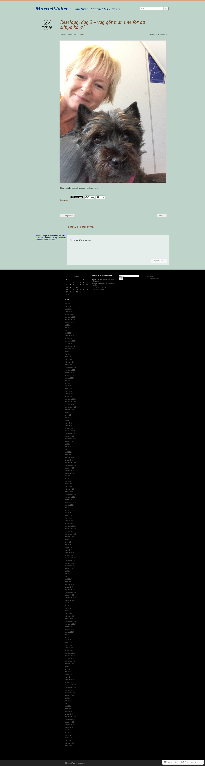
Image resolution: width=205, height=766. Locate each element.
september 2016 (70, 597)
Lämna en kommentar (158, 34)
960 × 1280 (79, 34)
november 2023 (70, 370)
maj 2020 (68, 481)
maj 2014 (68, 672)
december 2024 (70, 341)
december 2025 (70, 317)
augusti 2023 (69, 378)
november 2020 (70, 465)
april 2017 (68, 579)
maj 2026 (68, 306)
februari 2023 (69, 394)
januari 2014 (69, 682)
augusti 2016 (69, 600)
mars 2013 (68, 709)
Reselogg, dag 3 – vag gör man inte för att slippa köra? (102, 24)
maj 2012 (68, 735)
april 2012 (68, 738)
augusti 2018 (69, 537)
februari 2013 (69, 711)
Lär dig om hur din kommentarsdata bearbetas (51, 239)
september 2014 (70, 661)
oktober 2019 (69, 500)
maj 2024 (68, 354)
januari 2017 (69, 587)
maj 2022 (68, 417)
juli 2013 (67, 698)
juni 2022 (68, 415)
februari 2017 (69, 584)
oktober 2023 (69, 372)
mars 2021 (68, 455)
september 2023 (70, 375)
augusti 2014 (69, 664)
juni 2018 (68, 542)
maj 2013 (68, 703)
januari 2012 (69, 746)
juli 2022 (67, 412)
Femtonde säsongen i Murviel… (103, 280)
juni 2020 (68, 478)
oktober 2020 (69, 468)
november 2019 (70, 497)
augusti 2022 (69, 410)
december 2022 (70, 399)
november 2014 (70, 656)
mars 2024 (68, 359)
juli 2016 (67, 603)
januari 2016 (69, 619)
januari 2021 (69, 460)
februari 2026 (69, 312)
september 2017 (70, 566)
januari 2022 (69, 428)
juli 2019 (67, 507)
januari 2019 (69, 523)
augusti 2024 (69, 349)
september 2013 (70, 693)
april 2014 (68, 674)
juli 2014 (67, 666)
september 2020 (70, 470)
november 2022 (70, 402)
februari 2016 (69, 616)
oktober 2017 (69, 563)
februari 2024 (69, 362)
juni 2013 (68, 701)
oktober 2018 (69, 531)
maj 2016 (68, 608)
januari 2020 (69, 492)
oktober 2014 (69, 658)
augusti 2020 (69, 473)
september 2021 (70, 439)
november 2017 (70, 560)
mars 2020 (68, 486)
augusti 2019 (69, 505)
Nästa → (162, 216)
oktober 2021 (69, 436)
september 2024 (70, 346)
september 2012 (70, 724)
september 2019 (70, 502)
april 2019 (68, 515)
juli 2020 (67, 476)
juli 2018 (67, 539)
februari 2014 (69, 679)
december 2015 (70, 621)
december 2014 (70, 653)
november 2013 (70, 687)
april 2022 (68, 420)
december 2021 (70, 431)
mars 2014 (68, 677)
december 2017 (70, 558)
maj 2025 (68, 330)
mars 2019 (68, 518)
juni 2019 (68, 510)
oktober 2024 (69, 343)
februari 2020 (69, 489)
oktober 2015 (69, 627)
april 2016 (68, 611)
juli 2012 (67, 730)
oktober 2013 (69, 690)
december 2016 (70, 589)
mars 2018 (68, 550)
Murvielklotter (52, 8)
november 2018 (70, 529)
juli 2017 (67, 571)
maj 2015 (68, 640)
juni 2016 (68, 605)
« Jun (67, 294)
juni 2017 (68, 574)
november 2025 (70, 320)
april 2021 (68, 452)
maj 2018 (68, 545)
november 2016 (70, 592)
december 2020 (70, 462)
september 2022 (70, 407)
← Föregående (67, 216)
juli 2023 (67, 380)
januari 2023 (69, 396)
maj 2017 (68, 576)
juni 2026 (68, 304)
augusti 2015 (69, 632)
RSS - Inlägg (149, 276)
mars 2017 (68, 582)
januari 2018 (69, 555)
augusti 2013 (69, 695)
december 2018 (70, 526)
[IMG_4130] (113, 111)
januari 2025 (69, 338)
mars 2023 (68, 391)
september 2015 (70, 629)
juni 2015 (68, 637)
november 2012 (70, 719)
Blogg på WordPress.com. (75, 763)
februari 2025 (69, 335)
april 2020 (68, 484)
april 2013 (68, 706)
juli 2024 (67, 351)
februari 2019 (69, 521)
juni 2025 (68, 328)
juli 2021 (67, 444)
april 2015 (68, 642)
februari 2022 (69, 425)
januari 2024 (69, 365)
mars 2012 (68, 740)
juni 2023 (68, 383)
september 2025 (70, 322)
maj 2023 (68, 386)
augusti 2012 (69, 727)
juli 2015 (67, 634)
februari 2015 (69, 648)
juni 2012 (68, 732)
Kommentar (159, 260)
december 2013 (70, 685)
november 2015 (70, 624)
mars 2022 (68, 423)
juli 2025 (67, 325)
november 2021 (70, 433)
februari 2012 (69, 743)
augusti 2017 (69, 568)
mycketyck (95, 288)
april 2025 (68, 333)
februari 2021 (69, 457)
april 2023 (68, 388)
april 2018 (68, 547)
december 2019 (70, 494)
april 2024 (68, 357)
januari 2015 (69, 650)
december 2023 (70, 367)
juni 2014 (68, 669)
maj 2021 (68, 449)
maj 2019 (68, 513)
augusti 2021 (69, 441)
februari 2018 (69, 552)
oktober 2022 (69, 404)
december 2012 (70, 717)
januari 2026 (69, 314)
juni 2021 (68, 447)
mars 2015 (68, 645)
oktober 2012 (69, 722)
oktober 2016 (69, 595)
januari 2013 (69, 714)
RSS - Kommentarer (152, 278)
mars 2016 (68, 613)
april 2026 (68, 309)
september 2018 (70, 534)
